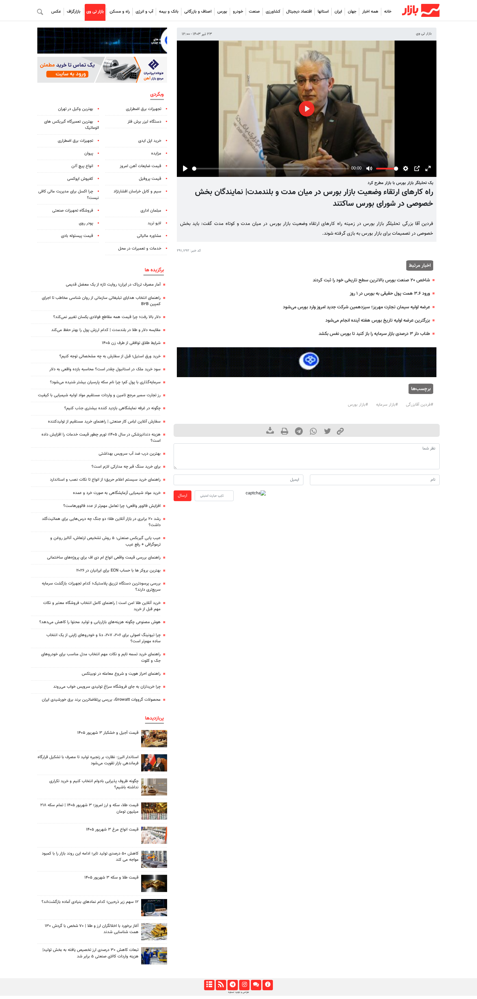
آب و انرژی (144, 11)
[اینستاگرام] (244, 985)
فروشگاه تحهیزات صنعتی (72, 210)
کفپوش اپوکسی (80, 179)
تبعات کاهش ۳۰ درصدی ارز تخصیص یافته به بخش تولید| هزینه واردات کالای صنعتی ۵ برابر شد (91, 953)
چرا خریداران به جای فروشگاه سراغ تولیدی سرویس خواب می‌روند (107, 687)
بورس (222, 11)
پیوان (88, 153)
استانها (323, 11)
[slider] (270, 169)
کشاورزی (273, 11)
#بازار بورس (358, 404)
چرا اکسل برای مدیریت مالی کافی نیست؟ (68, 194)
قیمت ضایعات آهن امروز (140, 166)
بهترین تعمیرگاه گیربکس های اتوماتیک (71, 124)
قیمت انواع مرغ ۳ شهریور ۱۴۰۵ (112, 829)
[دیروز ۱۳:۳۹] (154, 931)
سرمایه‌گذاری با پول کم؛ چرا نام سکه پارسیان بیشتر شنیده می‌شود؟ (105, 382)
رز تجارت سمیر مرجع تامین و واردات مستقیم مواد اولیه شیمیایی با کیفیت (99, 395)
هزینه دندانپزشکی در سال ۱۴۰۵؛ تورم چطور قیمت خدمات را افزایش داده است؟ (101, 437)
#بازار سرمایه (387, 404)
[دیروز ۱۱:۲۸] (154, 883)
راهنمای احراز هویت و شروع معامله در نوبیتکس (121, 674)
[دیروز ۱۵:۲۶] (154, 907)
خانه (387, 11)
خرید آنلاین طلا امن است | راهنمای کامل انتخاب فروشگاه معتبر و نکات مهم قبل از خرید (102, 606)
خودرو (238, 11)
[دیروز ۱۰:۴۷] (154, 835)
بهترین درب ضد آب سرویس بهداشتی (130, 453)
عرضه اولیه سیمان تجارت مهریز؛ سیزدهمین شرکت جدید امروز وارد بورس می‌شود (356, 307)
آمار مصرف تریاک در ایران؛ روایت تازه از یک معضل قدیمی (113, 284)
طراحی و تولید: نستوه (238, 992)
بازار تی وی (95, 11)
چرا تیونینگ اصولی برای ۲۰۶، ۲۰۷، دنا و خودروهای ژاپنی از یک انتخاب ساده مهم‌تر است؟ (103, 638)
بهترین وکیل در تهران (75, 109)
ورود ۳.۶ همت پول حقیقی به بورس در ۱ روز (390, 293)
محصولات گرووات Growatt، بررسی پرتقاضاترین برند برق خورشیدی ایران (101, 700)
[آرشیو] (209, 985)
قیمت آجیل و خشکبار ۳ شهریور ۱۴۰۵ (108, 733)
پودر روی (86, 223)
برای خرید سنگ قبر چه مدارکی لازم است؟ (126, 466)
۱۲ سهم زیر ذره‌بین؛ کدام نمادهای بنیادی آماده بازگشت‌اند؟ (90, 902)
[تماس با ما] (256, 985)
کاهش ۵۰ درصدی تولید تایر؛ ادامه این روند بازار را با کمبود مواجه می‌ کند (90, 856)
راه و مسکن (120, 11)
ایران (338, 11)
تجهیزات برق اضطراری (143, 109)
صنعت (254, 11)
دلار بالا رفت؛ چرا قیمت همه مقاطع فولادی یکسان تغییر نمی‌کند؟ (107, 317)
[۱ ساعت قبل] (154, 787)
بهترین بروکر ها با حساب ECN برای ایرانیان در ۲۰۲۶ (118, 570)
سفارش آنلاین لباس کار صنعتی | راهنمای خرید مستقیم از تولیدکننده (104, 421)
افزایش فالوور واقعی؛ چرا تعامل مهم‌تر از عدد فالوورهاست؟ (112, 506)
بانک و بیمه (168, 11)
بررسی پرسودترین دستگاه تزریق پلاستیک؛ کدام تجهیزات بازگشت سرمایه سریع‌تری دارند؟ (101, 586)
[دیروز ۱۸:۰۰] (154, 955)
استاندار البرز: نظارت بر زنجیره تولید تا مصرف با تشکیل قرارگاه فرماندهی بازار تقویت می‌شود (88, 760)
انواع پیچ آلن (82, 166)
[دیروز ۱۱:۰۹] (154, 738)
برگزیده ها (154, 270)
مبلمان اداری (151, 210)
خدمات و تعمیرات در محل (139, 248)
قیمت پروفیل (150, 179)
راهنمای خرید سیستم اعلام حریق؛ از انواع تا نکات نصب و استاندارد (105, 479)
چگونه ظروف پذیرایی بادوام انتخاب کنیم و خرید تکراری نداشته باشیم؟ (94, 784)
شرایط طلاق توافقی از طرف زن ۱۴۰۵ (131, 343)
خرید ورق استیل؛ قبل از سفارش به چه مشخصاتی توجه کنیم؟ (110, 356)
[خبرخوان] (221, 985)
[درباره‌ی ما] (267, 985)
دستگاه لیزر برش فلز (144, 121)
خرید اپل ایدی (149, 141)
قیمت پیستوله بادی (77, 236)
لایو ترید (154, 223)
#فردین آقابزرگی (419, 404)
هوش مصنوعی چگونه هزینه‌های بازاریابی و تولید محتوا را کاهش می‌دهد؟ (100, 622)
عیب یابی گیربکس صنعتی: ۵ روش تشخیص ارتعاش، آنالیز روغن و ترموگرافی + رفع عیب (105, 541)
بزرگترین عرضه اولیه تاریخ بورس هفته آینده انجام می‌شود (377, 320)
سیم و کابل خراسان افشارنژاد (137, 191)
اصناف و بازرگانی (198, 11)
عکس (56, 11)
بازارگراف (73, 11)
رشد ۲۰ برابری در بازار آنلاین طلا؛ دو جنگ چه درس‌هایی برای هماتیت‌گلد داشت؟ (101, 522)
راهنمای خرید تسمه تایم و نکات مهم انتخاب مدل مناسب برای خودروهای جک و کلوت (101, 657)
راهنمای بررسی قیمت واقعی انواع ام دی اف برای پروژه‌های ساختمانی (104, 557)
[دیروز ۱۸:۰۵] (154, 762)
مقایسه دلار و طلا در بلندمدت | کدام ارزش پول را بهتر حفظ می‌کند (106, 330)
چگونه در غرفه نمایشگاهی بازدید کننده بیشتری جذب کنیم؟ (112, 408)
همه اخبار (370, 11)
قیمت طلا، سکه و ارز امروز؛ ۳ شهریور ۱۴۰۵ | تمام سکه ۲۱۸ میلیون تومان (89, 808)
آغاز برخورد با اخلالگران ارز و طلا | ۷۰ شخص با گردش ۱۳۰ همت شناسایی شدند (92, 929)
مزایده (156, 153)
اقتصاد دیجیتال (299, 11)
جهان (352, 11)
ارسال (182, 495)
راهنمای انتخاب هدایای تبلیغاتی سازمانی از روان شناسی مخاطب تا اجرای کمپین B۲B (101, 301)
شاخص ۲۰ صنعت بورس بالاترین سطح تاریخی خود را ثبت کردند (371, 280)
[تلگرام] (232, 985)
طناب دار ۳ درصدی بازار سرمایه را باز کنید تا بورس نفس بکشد (374, 334)
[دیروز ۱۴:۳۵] (154, 811)
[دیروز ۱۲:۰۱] (154, 859)
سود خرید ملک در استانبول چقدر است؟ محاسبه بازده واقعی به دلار (105, 369)
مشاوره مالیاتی (149, 236)
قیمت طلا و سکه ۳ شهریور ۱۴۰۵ (111, 877)
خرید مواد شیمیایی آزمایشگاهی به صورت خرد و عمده (117, 493)
